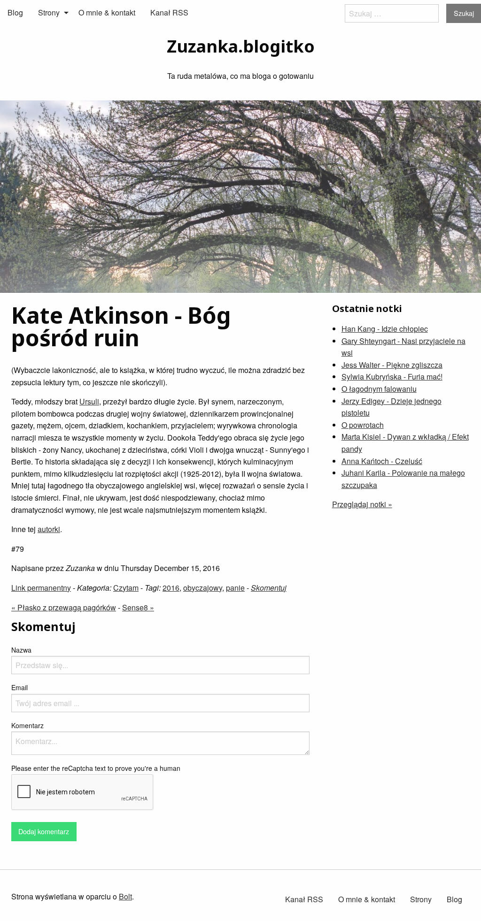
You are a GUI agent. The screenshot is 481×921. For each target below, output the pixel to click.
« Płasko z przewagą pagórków (63, 607)
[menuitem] (15, 13)
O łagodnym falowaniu (379, 388)
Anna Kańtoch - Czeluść (381, 461)
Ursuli (89, 401)
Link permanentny (41, 587)
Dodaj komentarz (43, 831)
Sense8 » (138, 607)
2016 (171, 587)
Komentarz (27, 725)
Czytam (126, 587)
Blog (15, 12)
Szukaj (464, 13)
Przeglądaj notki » (362, 504)
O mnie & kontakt (106, 12)
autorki (49, 529)
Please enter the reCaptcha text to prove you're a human (95, 768)
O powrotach (362, 424)
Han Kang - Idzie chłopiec (384, 328)
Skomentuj (269, 587)
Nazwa (21, 650)
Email (19, 687)
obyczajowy (202, 587)
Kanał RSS (169, 12)
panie (235, 587)
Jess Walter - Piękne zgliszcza (391, 364)
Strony (49, 12)
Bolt (125, 896)
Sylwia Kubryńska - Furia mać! (391, 376)
